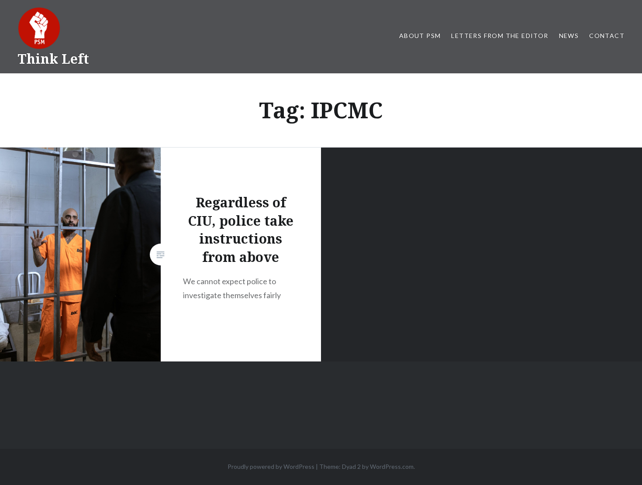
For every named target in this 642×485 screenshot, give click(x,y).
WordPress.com (392, 466)
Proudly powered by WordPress (271, 466)
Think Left (53, 59)
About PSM (420, 35)
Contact (607, 35)
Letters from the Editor (499, 35)
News (569, 35)
